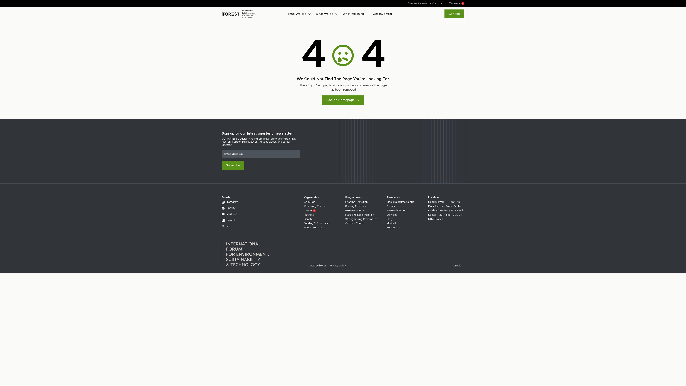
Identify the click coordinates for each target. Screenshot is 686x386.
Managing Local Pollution (359, 215)
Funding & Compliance (317, 223)
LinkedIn (231, 220)
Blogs (390, 219)
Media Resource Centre (425, 3)
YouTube (231, 214)
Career (309, 210)
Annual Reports (313, 227)
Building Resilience (356, 206)
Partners (309, 215)
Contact (454, 13)
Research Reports (397, 210)
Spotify (230, 208)
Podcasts (392, 227)
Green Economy (354, 210)
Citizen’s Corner (354, 223)
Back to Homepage (340, 100)
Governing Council (314, 206)
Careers (456, 3)
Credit (457, 265)
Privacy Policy (338, 265)
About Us (309, 202)
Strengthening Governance (361, 219)
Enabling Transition (356, 202)
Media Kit (392, 223)
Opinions (392, 215)
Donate (308, 219)
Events (391, 206)
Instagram (232, 202)
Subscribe (233, 165)
